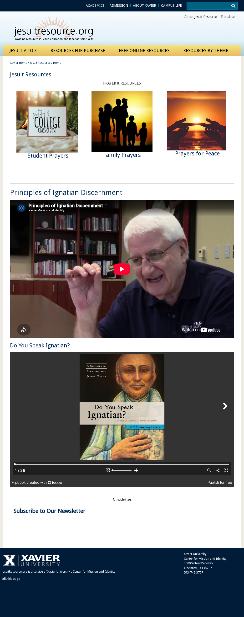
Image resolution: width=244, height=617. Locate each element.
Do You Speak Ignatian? (40, 345)
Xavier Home (18, 62)
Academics (95, 5)
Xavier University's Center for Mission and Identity (81, 571)
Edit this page (11, 578)
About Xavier (144, 5)
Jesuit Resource (40, 62)
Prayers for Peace (197, 153)
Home (57, 62)
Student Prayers (48, 155)
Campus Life (171, 5)
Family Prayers (122, 155)
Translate (227, 17)
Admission (119, 5)
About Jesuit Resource (200, 17)
